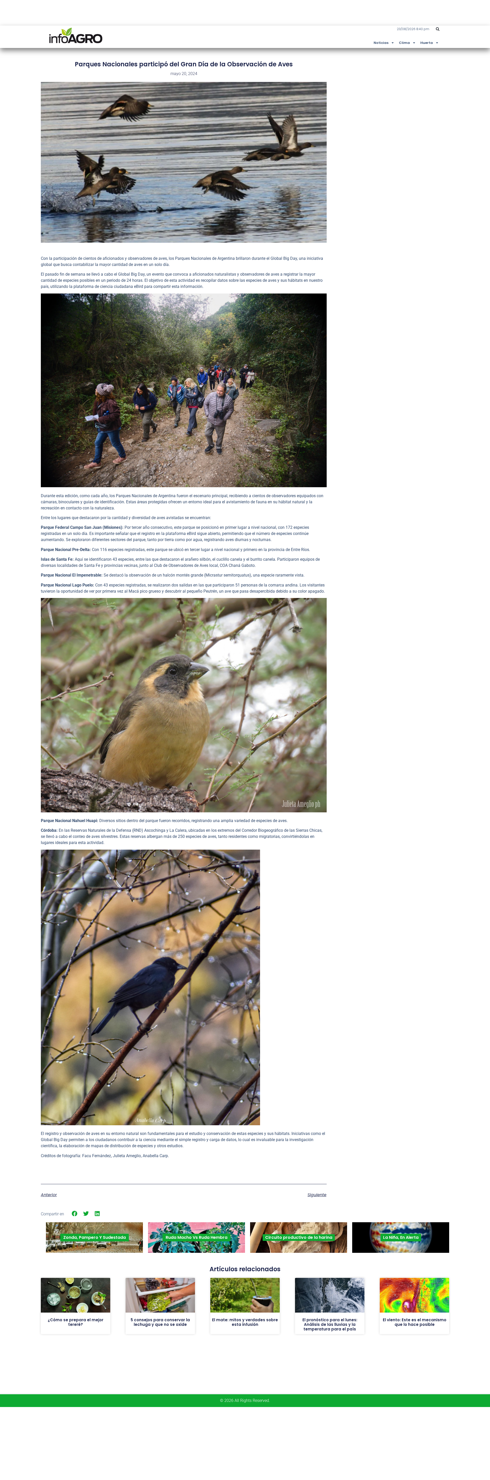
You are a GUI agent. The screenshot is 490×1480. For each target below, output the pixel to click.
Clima (404, 42)
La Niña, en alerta (401, 1237)
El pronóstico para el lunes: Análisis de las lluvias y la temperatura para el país (329, 1324)
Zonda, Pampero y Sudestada (94, 1237)
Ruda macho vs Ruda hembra (196, 1237)
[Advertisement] (411, 98)
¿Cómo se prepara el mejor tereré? (75, 1322)
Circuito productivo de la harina (298, 1237)
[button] (437, 29)
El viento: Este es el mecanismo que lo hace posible (414, 1322)
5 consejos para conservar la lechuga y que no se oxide (160, 1322)
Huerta (426, 42)
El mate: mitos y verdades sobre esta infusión (245, 1322)
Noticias (381, 42)
